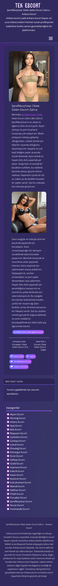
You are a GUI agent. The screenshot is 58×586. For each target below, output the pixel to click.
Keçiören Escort (18, 478)
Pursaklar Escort (18, 497)
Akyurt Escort (17, 414)
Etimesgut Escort (18, 452)
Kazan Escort (16, 474)
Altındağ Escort (17, 418)
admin (32, 356)
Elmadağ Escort (18, 448)
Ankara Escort (17, 421)
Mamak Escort (17, 486)
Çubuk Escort (17, 444)
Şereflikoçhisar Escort (22, 361)
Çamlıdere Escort (19, 437)
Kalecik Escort (17, 471)
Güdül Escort (16, 463)
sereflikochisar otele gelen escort (28, 332)
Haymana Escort (18, 467)
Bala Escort (15, 429)
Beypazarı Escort (18, 433)
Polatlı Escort (16, 493)
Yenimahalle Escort (20, 509)
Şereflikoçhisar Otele (31, 114)
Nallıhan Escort (17, 490)
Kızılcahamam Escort (20, 482)
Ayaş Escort (16, 425)
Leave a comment (21, 367)
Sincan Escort (17, 505)
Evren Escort (16, 456)
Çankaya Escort (18, 440)
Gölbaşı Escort (17, 459)
